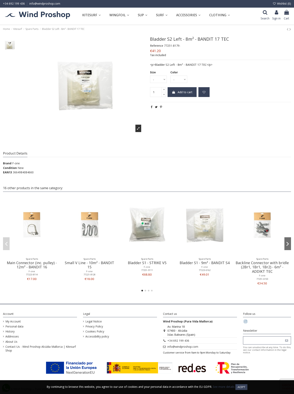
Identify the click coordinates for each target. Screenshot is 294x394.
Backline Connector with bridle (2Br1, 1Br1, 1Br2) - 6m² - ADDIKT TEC (262, 267)
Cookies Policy (94, 331)
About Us (11, 341)
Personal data (14, 326)
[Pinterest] (161, 107)
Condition (10, 168)
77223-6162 (204, 270)
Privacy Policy (94, 326)
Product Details (15, 153)
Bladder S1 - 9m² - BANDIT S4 (205, 262)
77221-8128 (89, 274)
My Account (13, 321)
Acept (241, 387)
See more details (224, 387)
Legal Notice (93, 321)
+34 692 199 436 (14, 3)
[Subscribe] (286, 340)
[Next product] (290, 29)
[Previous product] (288, 29)
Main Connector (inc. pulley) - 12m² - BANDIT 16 (32, 265)
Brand (7, 163)
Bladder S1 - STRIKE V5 (147, 262)
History (10, 331)
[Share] (151, 107)
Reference (156, 45)
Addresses (12, 336)
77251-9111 (147, 270)
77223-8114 (32, 274)
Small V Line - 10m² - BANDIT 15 (89, 265)
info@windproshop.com (44, 3)
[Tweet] (156, 107)
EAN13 (7, 172)
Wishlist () (283, 3)
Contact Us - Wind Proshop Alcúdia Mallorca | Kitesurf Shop (40, 349)
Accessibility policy (97, 336)
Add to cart (185, 92)
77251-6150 (262, 278)
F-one (16, 163)
